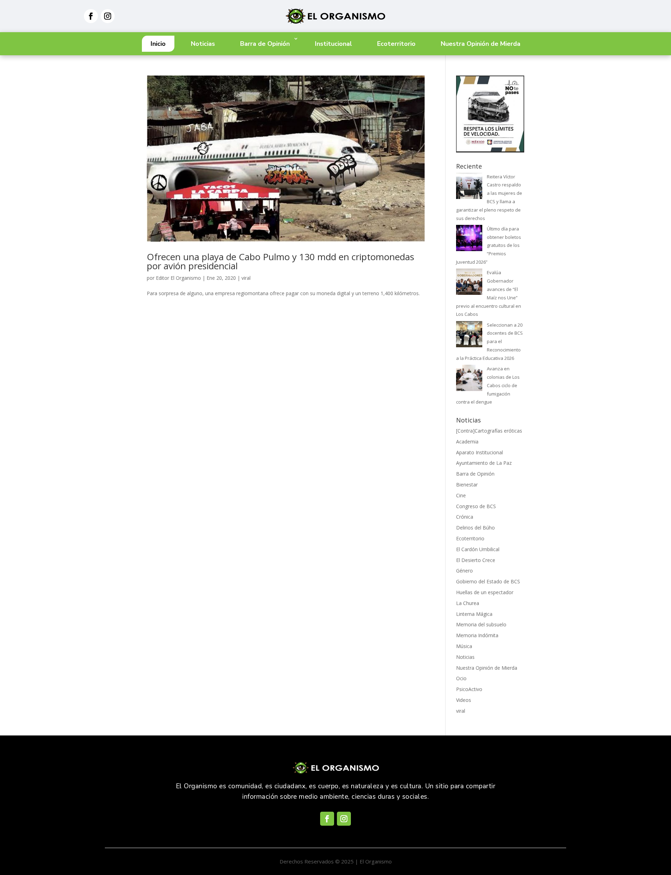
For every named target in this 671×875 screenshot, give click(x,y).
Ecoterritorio (396, 44)
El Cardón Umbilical (477, 549)
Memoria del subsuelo (481, 624)
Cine (461, 495)
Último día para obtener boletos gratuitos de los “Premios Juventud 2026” (488, 245)
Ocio (461, 678)
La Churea (467, 603)
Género (464, 570)
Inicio (158, 44)
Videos (463, 700)
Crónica (464, 516)
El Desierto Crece (475, 560)
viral (246, 278)
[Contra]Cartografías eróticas (489, 430)
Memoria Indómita (477, 635)
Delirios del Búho (475, 527)
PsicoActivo (469, 689)
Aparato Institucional (479, 452)
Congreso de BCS (476, 506)
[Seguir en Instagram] (108, 16)
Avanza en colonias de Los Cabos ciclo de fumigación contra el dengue (488, 385)
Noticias (203, 44)
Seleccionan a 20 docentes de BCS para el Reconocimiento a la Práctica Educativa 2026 (489, 341)
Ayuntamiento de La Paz (484, 463)
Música (464, 646)
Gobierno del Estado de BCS (488, 581)
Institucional (333, 44)
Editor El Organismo (178, 278)
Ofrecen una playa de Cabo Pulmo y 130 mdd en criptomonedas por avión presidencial (280, 261)
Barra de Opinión (265, 44)
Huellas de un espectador (484, 592)
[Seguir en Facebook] (91, 16)
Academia (467, 441)
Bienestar (467, 484)
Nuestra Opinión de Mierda (480, 44)
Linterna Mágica (474, 614)
